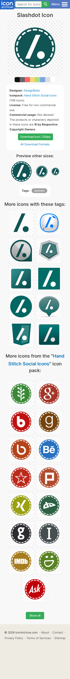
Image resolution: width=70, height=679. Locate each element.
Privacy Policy (14, 638)
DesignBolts (32, 90)
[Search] (45, 4)
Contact (57, 632)
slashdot (39, 190)
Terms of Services (39, 638)
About (45, 632)
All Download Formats (35, 144)
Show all (35, 615)
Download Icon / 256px (35, 136)
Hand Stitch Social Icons (40, 95)
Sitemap (59, 638)
